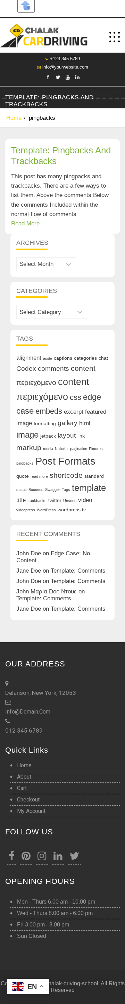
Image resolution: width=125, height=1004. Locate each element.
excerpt (73, 412)
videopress (25, 510)
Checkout (28, 799)
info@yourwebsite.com (65, 67)
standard (94, 476)
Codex (26, 368)
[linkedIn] (77, 77)
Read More (25, 223)
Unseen (69, 501)
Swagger (52, 489)
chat (103, 358)
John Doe (28, 553)
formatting (45, 423)
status (21, 489)
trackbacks (37, 501)
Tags (66, 489)
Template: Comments (78, 570)
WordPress (46, 510)
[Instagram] (42, 857)
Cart (22, 788)
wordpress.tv (72, 509)
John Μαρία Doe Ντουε (46, 591)
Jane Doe (28, 570)
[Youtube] (67, 77)
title (21, 500)
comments (53, 368)
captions (63, 358)
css (75, 397)
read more (39, 476)
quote (22, 476)
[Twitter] (57, 77)
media (48, 449)
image (27, 434)
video (85, 500)
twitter (54, 500)
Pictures (96, 449)
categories (85, 358)
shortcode (66, 475)
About (24, 776)
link (81, 436)
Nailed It (61, 449)
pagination (78, 449)
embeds (48, 411)
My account (31, 811)
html (84, 423)
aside (47, 358)
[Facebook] (48, 77)
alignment (28, 358)
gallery (67, 423)
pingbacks (25, 463)
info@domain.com (27, 711)
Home (14, 118)
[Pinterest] (26, 857)
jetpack (48, 436)
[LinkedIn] (57, 857)
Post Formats (65, 461)
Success (35, 489)
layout (67, 435)
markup (28, 447)
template (89, 488)
